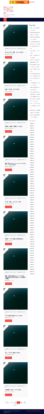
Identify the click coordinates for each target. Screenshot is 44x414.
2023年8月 (32, 195)
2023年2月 (32, 209)
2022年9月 (32, 220)
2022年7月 (32, 225)
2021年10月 (32, 246)
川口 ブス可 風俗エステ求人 (12, 352)
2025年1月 (32, 155)
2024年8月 (32, 167)
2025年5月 (32, 146)
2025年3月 (32, 151)
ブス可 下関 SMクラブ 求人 (34, 96)
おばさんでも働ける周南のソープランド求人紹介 (35, 116)
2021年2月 (32, 264)
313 (25, 402)
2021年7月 (32, 253)
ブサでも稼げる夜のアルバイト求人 (13, 315)
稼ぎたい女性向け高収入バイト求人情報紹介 (8, 10)
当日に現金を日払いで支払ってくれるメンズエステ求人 (35, 65)
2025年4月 (32, 148)
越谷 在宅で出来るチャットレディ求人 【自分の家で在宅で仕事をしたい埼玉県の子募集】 (15, 277)
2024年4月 (32, 176)
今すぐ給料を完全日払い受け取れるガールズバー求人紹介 (35, 42)
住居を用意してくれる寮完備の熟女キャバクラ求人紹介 (35, 111)
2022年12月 (32, 213)
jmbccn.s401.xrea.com (12, 48)
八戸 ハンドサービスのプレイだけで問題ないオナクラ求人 (35, 105)
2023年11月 (32, 188)
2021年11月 (32, 243)
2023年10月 (32, 190)
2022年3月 (32, 234)
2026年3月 (32, 123)
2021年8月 (32, 250)
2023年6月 (32, 199)
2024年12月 (32, 158)
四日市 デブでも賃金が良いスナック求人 (35, 29)
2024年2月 (32, 181)
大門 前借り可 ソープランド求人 (35, 52)
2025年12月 (32, 130)
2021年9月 (32, 248)
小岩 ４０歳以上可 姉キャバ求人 (35, 70)
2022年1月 (32, 239)
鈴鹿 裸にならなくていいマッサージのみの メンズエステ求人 (15, 164)
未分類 (5, 27)
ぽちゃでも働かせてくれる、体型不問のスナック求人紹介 (35, 93)
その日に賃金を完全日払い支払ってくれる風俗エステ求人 (35, 74)
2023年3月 (32, 206)
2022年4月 (32, 232)
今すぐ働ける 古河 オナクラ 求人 (35, 47)
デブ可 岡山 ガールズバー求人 (13, 201)
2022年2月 (32, 236)
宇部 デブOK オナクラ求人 (12, 89)
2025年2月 (32, 153)
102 (15, 402)
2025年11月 (32, 132)
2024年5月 (32, 174)
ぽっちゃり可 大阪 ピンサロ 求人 (35, 79)
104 (21, 402)
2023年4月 (32, 204)
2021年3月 (32, 262)
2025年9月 (32, 137)
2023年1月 (32, 211)
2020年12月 (32, 269)
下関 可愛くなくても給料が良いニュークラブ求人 (35, 100)
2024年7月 (32, 169)
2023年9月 (32, 192)
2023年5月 (32, 202)
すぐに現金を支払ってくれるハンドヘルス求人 (35, 84)
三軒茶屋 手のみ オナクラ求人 (13, 389)
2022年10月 (32, 218)
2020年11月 (32, 271)
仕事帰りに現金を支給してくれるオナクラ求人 (35, 88)
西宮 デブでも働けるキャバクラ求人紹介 (35, 56)
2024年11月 (32, 160)
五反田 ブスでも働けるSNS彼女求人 (14, 239)
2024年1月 (32, 183)
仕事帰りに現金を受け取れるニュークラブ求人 (35, 38)
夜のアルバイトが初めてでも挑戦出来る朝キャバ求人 (35, 61)
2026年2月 (32, 125)
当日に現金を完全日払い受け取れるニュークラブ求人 (35, 33)
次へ (15, 404)
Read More (8, 57)
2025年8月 (32, 139)
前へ (7, 402)
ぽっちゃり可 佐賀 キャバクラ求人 (14, 52)
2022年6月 (32, 227)
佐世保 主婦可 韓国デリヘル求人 (13, 126)
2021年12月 (32, 241)
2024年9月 (32, 165)
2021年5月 (32, 257)
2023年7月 (32, 197)
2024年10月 (32, 162)
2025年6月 (32, 144)
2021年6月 (32, 255)
